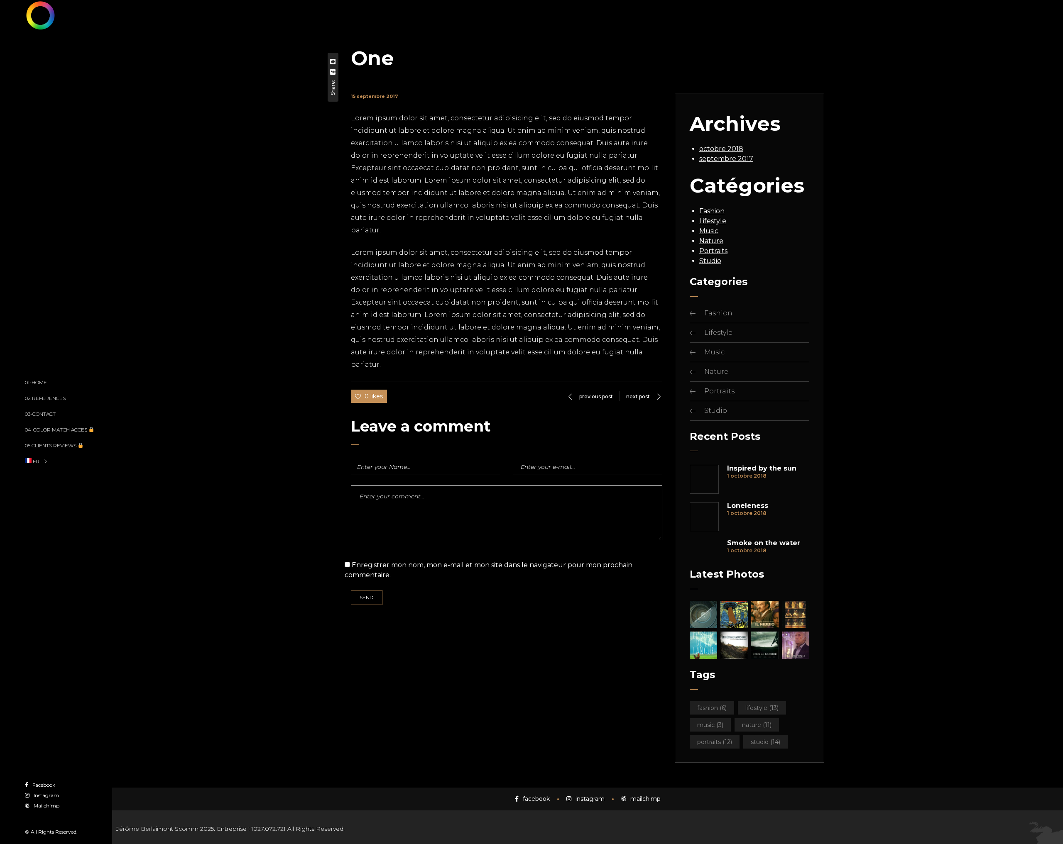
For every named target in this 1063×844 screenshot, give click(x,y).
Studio (710, 261)
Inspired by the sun (761, 468)
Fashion (712, 211)
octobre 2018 (721, 149)
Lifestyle (712, 221)
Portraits (713, 251)
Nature (711, 241)
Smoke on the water (763, 543)
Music (708, 231)
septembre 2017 (726, 159)
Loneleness (747, 506)
